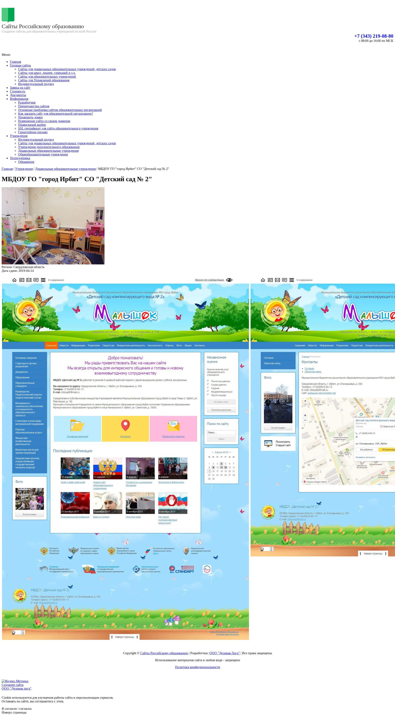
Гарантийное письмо (33, 132)
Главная (15, 61)
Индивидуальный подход (36, 84)
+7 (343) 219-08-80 (373, 36)
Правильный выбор (32, 124)
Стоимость (17, 91)
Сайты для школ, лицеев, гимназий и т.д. (47, 73)
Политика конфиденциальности (197, 667)
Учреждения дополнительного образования (48, 147)
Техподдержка (20, 158)
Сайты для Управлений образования (43, 80)
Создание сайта (12, 685)
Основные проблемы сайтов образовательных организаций (60, 110)
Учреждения (18, 136)
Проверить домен (30, 117)
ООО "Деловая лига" (16, 688)
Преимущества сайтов (33, 106)
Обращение (26, 162)
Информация (19, 98)
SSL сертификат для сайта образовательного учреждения (58, 128)
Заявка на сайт (20, 87)
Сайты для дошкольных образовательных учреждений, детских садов (67, 69)
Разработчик (27, 102)
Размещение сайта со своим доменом (44, 121)
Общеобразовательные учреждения (43, 154)
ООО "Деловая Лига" (224, 653)
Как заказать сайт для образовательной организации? (55, 113)
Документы (18, 95)
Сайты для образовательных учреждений (47, 76)
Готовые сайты (20, 65)
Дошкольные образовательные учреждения (48, 150)
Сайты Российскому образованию (164, 653)
